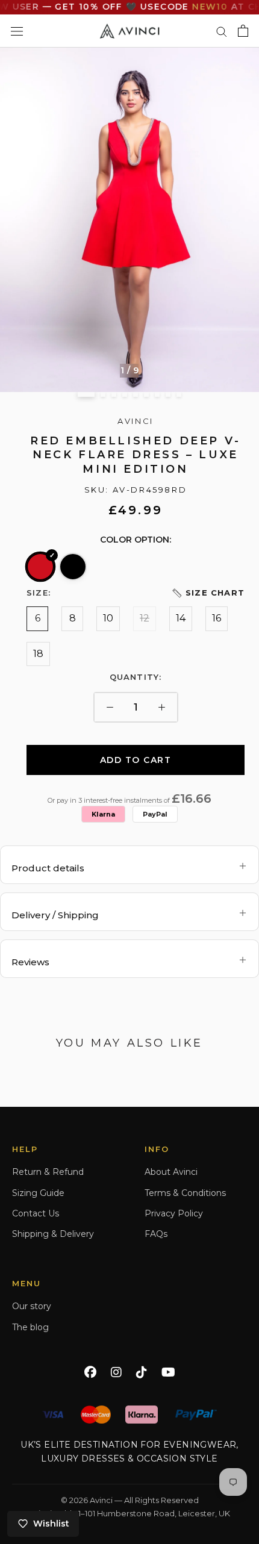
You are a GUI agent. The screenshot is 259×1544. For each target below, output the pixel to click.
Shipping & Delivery (53, 1233)
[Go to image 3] (113, 394)
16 (216, 618)
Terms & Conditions (185, 1193)
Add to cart (136, 760)
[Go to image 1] (86, 394)
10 (108, 618)
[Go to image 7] (157, 394)
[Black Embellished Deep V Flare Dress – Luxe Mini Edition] (73, 567)
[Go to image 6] (146, 394)
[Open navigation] (17, 31)
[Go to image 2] (103, 394)
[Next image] (244, 219)
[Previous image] (14, 219)
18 (38, 653)
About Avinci (171, 1171)
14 (181, 618)
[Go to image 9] (178, 394)
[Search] (221, 31)
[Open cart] (243, 31)
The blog (30, 1327)
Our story (31, 1306)
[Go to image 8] (168, 394)
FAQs (156, 1233)
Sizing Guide (38, 1193)
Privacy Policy (174, 1213)
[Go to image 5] (135, 394)
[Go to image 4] (124, 394)
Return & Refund (48, 1171)
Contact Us (35, 1213)
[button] (208, 593)
